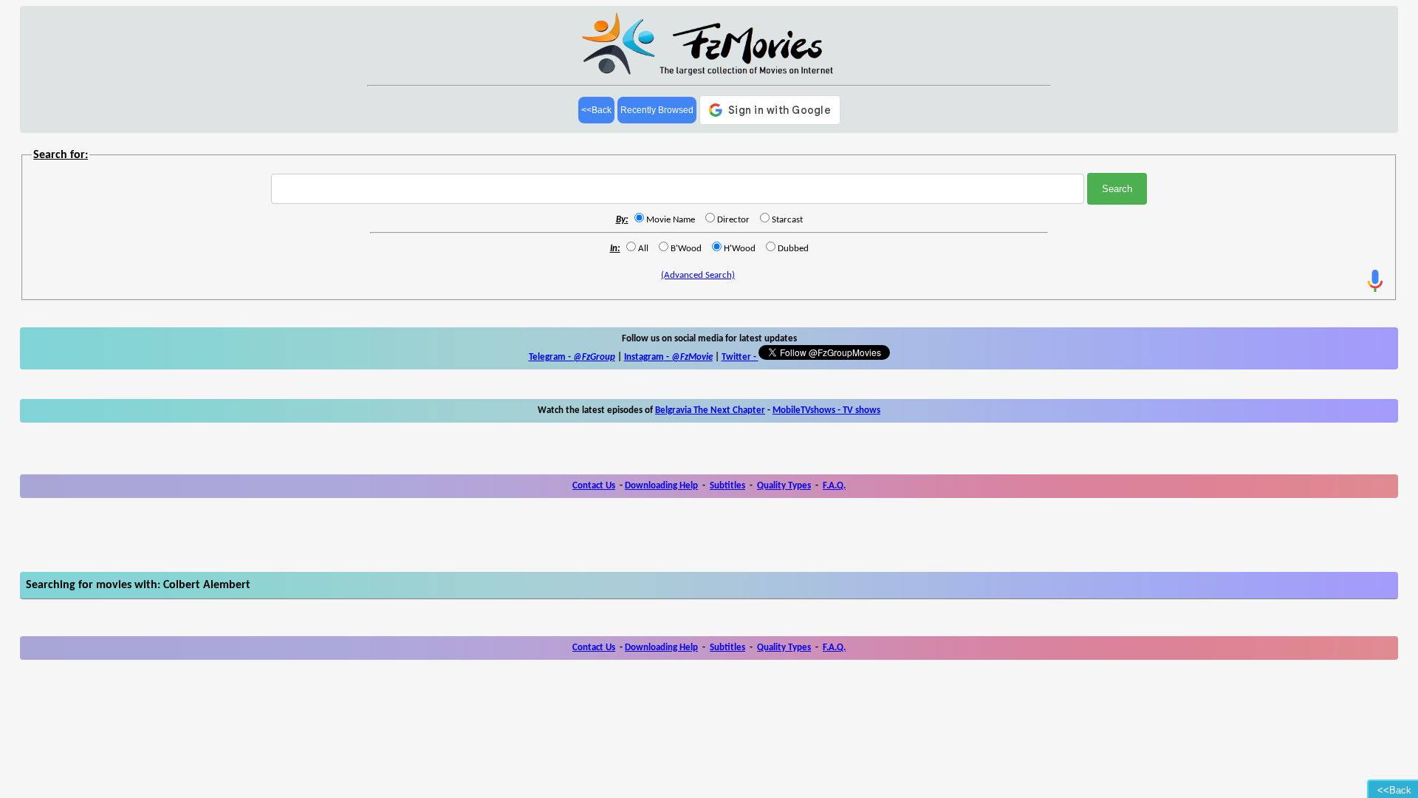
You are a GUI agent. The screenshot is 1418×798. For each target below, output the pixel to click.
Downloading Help (661, 486)
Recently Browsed (656, 110)
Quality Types (784, 486)
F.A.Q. (834, 486)
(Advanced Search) (698, 275)
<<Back (596, 110)
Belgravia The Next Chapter (710, 410)
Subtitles (727, 486)
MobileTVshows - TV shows (826, 410)
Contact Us (593, 486)
